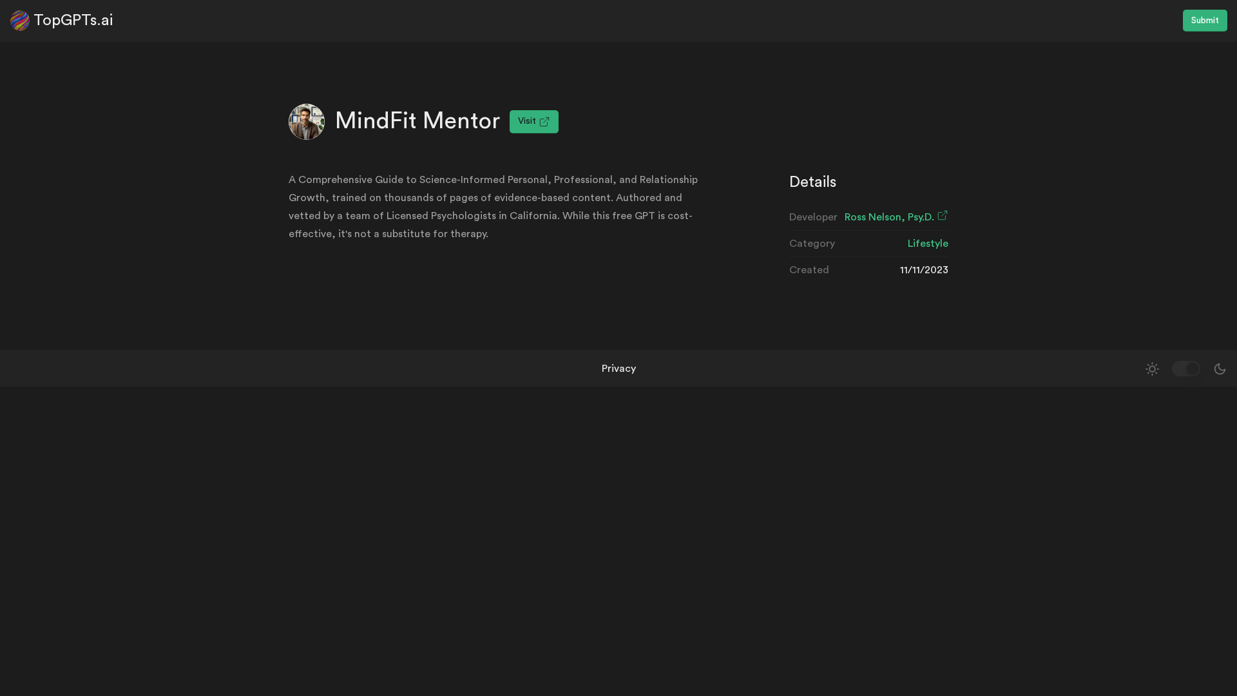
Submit (1205, 20)
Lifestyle (928, 243)
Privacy (619, 368)
